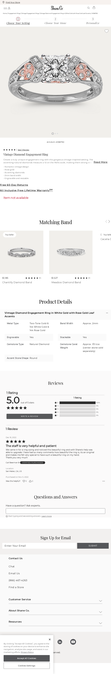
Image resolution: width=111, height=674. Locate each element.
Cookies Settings (26, 665)
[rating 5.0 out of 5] (9, 150)
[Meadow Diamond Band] (70, 252)
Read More (101, 162)
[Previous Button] (54, 139)
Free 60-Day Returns (14, 185)
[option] (55, 82)
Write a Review (29, 454)
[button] (53, 133)
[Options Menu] (103, 518)
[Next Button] (57, 139)
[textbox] (55, 548)
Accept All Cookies (26, 658)
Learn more (46, 553)
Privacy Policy (27, 652)
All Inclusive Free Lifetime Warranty (26, 190)
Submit (93, 583)
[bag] (93, 7)
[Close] (50, 639)
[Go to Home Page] (57, 8)
